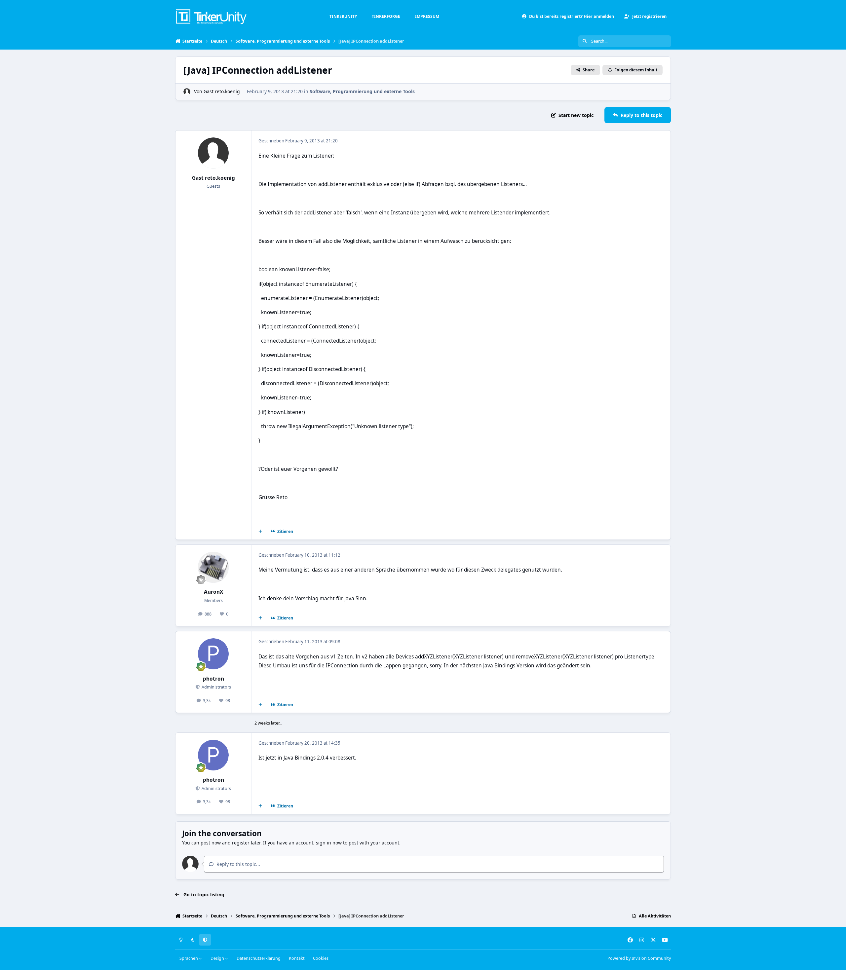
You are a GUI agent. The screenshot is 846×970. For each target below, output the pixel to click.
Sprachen (189, 958)
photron (213, 678)
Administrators (216, 687)
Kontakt (297, 958)
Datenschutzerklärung (259, 958)
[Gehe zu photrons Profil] (213, 653)
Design (218, 958)
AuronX (213, 591)
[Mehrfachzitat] (260, 531)
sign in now (329, 842)
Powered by (639, 958)
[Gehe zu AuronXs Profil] (213, 567)
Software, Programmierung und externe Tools (362, 91)
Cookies (320, 958)
